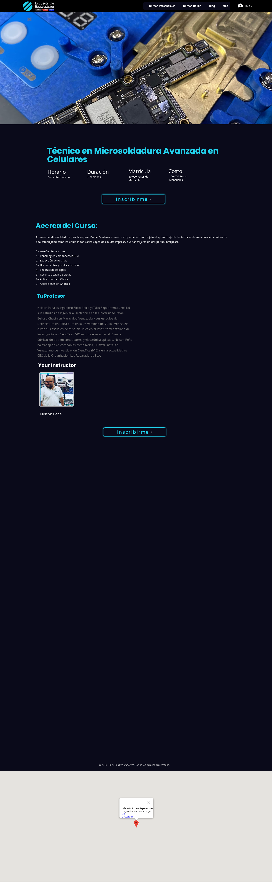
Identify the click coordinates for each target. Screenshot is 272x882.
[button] (223, 6)
